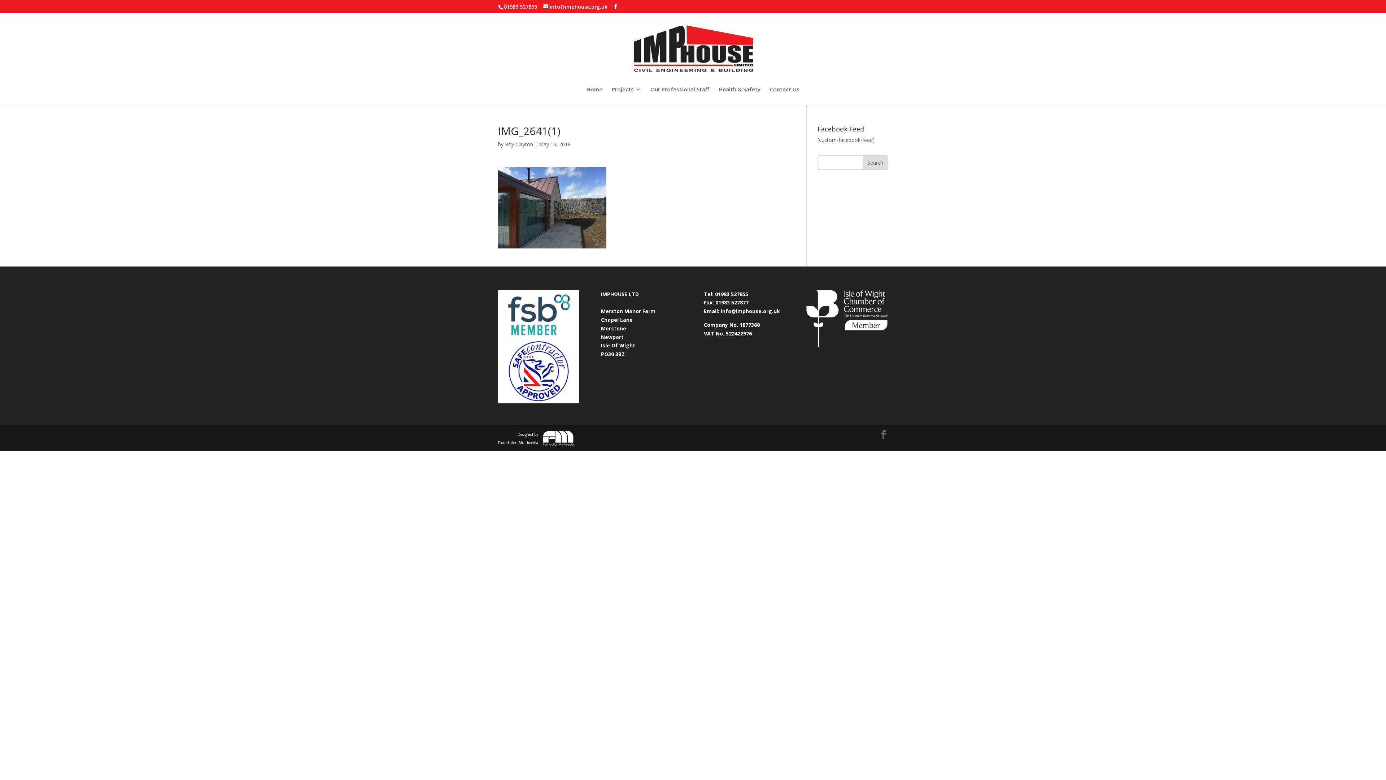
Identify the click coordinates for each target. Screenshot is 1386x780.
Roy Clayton (519, 144)
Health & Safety (739, 90)
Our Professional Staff (679, 90)
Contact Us (784, 90)
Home (594, 90)
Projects (623, 90)
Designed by (518, 439)
